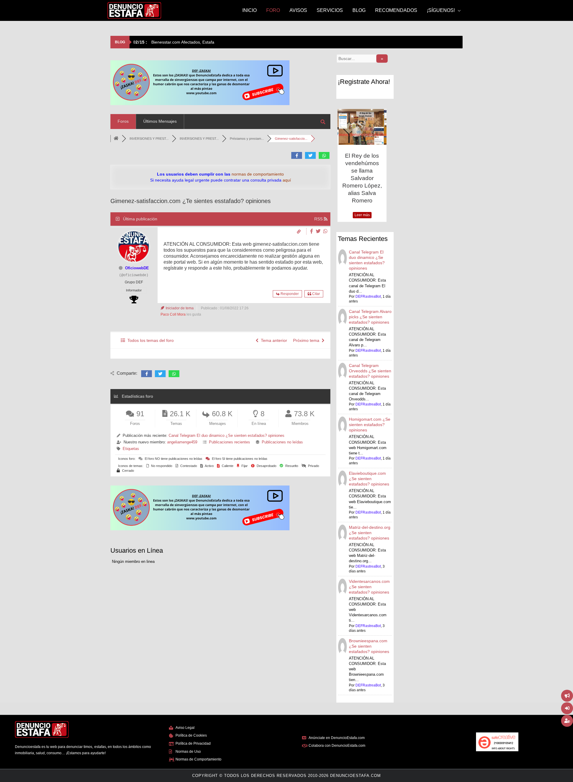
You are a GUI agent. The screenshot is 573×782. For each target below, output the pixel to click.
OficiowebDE (137, 268)
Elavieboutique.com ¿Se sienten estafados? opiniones (369, 478)
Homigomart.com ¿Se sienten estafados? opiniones (369, 424)
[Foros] (116, 138)
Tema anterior (272, 340)
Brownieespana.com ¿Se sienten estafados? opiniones (369, 646)
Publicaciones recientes (229, 442)
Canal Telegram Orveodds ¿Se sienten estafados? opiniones (370, 371)
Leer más (362, 215)
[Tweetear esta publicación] (319, 231)
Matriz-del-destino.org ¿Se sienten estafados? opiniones (369, 532)
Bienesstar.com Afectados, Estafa (173, 42)
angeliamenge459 (182, 442)
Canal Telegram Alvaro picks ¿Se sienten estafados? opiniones (370, 317)
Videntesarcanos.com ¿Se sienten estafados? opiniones (369, 586)
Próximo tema (307, 340)
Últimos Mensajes (160, 121)
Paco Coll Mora (173, 314)
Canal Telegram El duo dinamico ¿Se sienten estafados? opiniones (226, 435)
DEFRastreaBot (368, 296)
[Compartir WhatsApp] (325, 231)
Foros (123, 121)
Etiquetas (131, 448)
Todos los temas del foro (149, 340)
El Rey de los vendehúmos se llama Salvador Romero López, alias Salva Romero (362, 178)
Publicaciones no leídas (282, 442)
